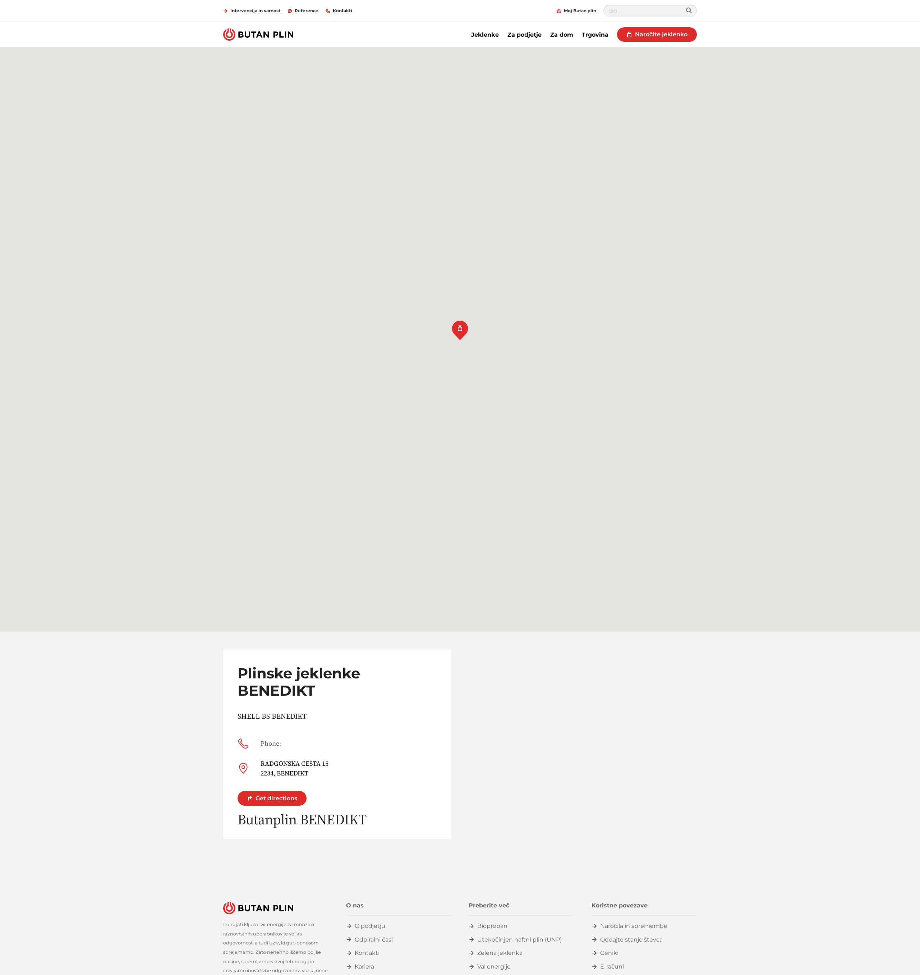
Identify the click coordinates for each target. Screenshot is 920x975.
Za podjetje (524, 34)
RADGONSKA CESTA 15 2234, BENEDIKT (294, 768)
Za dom (561, 34)
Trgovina (595, 34)
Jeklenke (485, 34)
